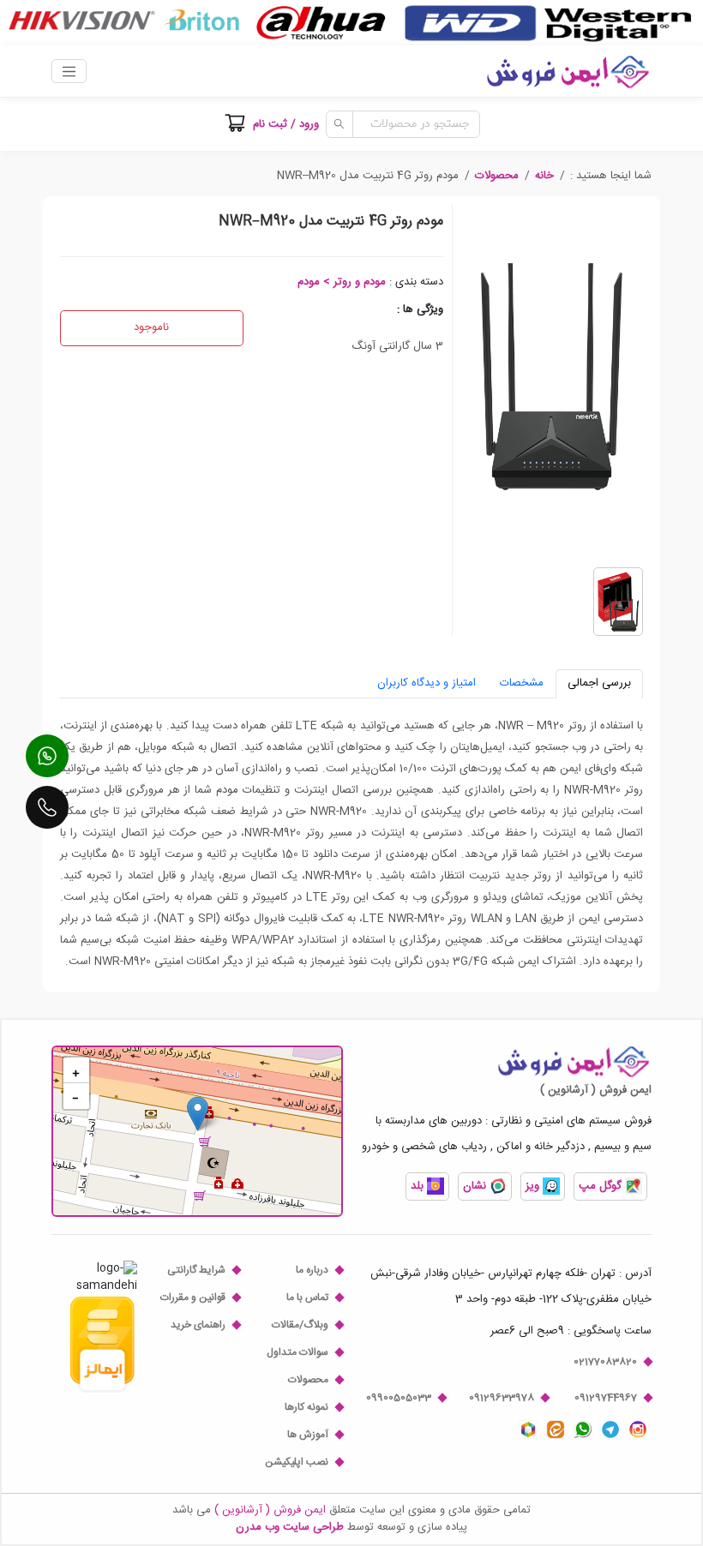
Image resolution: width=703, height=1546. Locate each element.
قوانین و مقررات (192, 1297)
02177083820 (605, 1361)
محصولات (497, 175)
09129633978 (501, 1397)
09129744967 (605, 1397)
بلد (419, 1186)
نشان (476, 1186)
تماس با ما (307, 1297)
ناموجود (151, 327)
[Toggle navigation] (69, 71)
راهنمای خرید (198, 1324)
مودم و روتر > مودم (341, 282)
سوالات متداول (297, 1352)
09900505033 (398, 1397)
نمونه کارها (306, 1407)
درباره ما (312, 1270)
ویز (534, 1186)
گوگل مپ (602, 1186)
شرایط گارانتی (196, 1270)
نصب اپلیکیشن (296, 1462)
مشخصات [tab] (522, 683)
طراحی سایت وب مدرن (290, 1527)
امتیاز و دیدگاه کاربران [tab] (426, 683)
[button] (544, 175)
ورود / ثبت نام (286, 124)
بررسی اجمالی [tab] (599, 683)
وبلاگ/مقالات (300, 1324)
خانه (544, 175)
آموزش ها (307, 1434)
